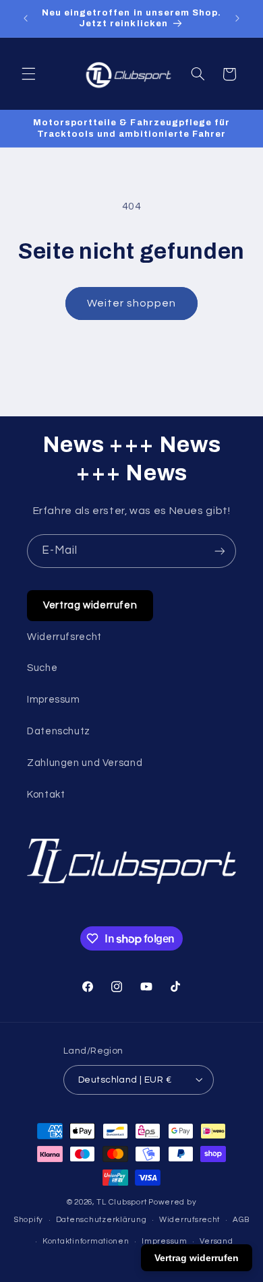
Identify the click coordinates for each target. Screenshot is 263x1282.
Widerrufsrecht (64, 637)
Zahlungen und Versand (84, 763)
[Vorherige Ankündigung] (25, 18)
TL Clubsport (121, 1202)
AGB (241, 1219)
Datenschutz (58, 731)
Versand (216, 1241)
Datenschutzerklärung (101, 1219)
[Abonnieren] (219, 550)
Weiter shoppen (132, 303)
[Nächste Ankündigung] (237, 18)
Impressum (53, 700)
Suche (42, 668)
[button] (28, 74)
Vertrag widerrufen (90, 605)
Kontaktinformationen (85, 1241)
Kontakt (46, 795)
